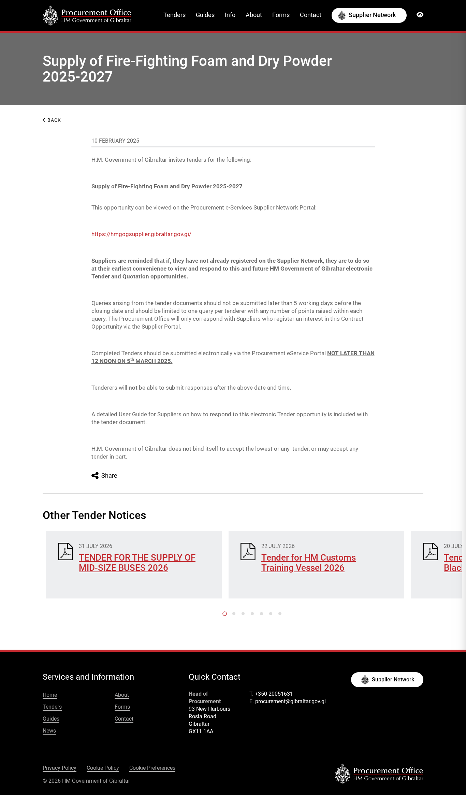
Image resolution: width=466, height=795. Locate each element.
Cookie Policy (103, 768)
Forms (281, 14)
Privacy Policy (59, 768)
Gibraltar (199, 724)
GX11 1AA (201, 731)
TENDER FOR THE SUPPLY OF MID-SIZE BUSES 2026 (137, 562)
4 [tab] (252, 613)
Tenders (174, 14)
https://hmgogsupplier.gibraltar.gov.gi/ (141, 234)
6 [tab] (270, 613)
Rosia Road (202, 716)
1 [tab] (224, 613)
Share (108, 475)
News (49, 730)
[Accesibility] (420, 14)
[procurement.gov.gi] (87, 14)
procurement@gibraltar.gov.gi (290, 701)
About (254, 14)
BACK (53, 120)
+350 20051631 (274, 694)
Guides (205, 14)
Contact (310, 14)
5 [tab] (261, 613)
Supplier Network (372, 14)
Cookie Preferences (152, 768)
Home (50, 695)
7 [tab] (279, 613)
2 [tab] (233, 613)
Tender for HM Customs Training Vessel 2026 (308, 562)
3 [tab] (243, 613)
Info (230, 14)
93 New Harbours (209, 709)
